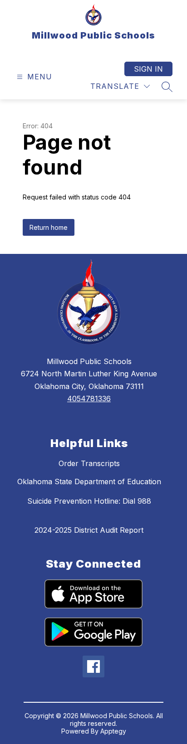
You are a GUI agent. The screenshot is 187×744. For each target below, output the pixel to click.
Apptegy (113, 731)
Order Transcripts (89, 463)
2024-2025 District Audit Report (88, 530)
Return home (49, 227)
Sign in (148, 68)
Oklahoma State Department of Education (89, 481)
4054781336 (89, 398)
